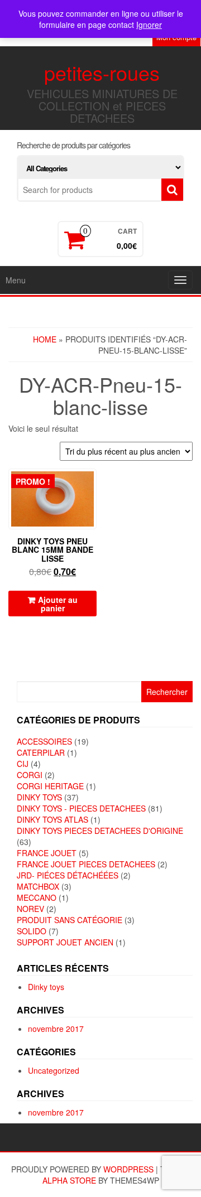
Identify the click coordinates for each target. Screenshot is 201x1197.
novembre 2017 (56, 1028)
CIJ (22, 763)
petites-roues (102, 72)
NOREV (30, 908)
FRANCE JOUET (46, 852)
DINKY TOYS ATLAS (52, 819)
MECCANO (36, 897)
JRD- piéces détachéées (67, 875)
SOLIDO (31, 931)
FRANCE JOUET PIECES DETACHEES (86, 864)
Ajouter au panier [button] (58, 604)
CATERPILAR (41, 752)
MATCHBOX (38, 886)
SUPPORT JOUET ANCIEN (65, 942)
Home (44, 339)
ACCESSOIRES (44, 741)
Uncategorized (53, 1070)
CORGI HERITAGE (50, 785)
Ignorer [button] (149, 24)
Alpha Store (69, 1180)
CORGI (29, 774)
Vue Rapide (91, 485)
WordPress (128, 1169)
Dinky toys (46, 986)
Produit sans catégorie (69, 919)
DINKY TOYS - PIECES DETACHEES (81, 808)
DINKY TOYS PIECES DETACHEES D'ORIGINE (100, 830)
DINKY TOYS (39, 797)
